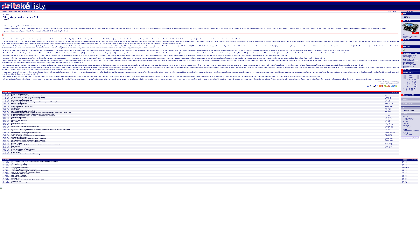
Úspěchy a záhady (16, 143)
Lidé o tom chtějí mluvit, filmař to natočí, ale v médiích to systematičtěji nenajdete (34, 102)
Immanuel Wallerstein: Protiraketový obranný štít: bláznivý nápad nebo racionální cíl (35, 144)
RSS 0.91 (407, 16)
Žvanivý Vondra (15, 146)
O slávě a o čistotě (16, 105)
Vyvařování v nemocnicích (18, 117)
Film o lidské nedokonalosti (19, 121)
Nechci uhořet (15, 109)
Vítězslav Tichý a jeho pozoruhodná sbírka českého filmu (27, 179)
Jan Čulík (6, 20)
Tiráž (405, 113)
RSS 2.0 (407, 17)
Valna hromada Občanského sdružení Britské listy (25, 154)
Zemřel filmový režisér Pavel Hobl (20, 173)
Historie (414, 160)
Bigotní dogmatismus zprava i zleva (21, 100)
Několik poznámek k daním (19, 131)
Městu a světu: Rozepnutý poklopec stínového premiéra (27, 95)
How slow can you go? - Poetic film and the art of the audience (29, 99)
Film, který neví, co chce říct (19, 120)
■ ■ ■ (12, 128)
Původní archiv (409, 95)
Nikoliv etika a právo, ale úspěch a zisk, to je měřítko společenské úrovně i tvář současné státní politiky (40, 129)
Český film (6, 160)
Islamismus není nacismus (19, 137)
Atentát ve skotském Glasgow (20, 94)
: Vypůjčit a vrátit (19, 182)
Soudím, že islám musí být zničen (21, 147)
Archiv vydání (408, 72)
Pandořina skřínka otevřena (19, 103)
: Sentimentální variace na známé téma (25, 172)
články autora (382, 81)
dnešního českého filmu (20, 167)
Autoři (405, 99)
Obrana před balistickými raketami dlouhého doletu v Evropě (28, 141)
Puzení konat (15, 125)
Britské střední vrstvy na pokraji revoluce (23, 149)
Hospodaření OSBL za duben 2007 (21, 151)
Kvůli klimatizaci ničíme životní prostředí (23, 111)
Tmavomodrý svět (16, 181)
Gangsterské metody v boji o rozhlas (21, 106)
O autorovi (393, 81)
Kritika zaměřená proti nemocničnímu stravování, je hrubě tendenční (32, 114)
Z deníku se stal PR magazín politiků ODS (28, 138)
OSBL (405, 108)
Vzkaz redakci (408, 103)
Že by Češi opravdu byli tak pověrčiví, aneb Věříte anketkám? (28, 135)
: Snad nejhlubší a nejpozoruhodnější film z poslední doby (30, 170)
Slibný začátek (15, 108)
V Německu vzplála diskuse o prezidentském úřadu (26, 132)
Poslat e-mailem (392, 83)
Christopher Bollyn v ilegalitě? (20, 134)
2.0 (406, 160)
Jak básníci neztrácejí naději (19, 176)
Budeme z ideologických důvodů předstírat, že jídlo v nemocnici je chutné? (33, 115)
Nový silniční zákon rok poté (19, 118)
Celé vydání (407, 69)
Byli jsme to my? (15, 178)
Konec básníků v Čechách (18, 175)
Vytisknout (382, 83)
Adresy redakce (15, 152)
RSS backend (408, 14)
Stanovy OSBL (409, 110)
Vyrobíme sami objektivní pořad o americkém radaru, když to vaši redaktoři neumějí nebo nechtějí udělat (41, 112)
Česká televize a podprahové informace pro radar (25, 126)
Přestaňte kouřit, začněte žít (19, 123)
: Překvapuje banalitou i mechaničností (24, 169)
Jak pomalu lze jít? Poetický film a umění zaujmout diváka (28, 97)
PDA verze (407, 21)
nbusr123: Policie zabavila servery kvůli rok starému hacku (28, 140)
